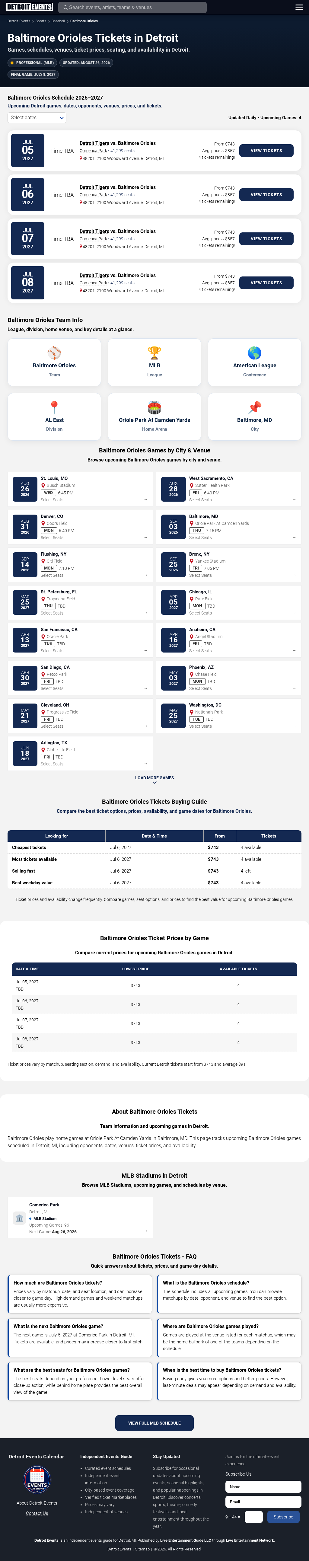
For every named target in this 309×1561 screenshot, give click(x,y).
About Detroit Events (37, 1503)
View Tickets (266, 150)
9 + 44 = (232, 1517)
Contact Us (37, 1513)
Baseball (58, 21)
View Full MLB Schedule (154, 1423)
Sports (41, 21)
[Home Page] (29, 7)
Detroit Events (19, 21)
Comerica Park (93, 150)
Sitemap (142, 1549)
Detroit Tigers (94, 143)
